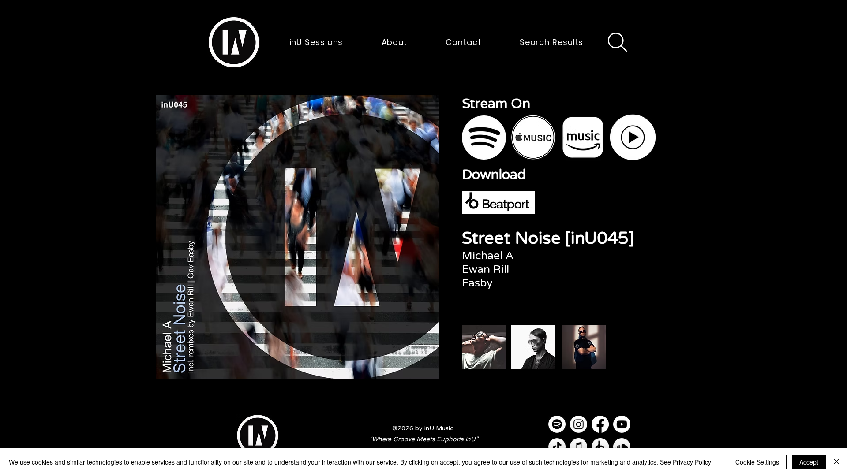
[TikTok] (557, 446)
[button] (233, 42)
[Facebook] (600, 424)
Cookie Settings (757, 461)
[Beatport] (600, 446)
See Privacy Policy (685, 461)
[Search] (617, 42)
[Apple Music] (578, 446)
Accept (808, 461)
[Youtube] (621, 424)
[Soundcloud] (621, 446)
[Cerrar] (836, 462)
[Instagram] (578, 424)
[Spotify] (557, 424)
